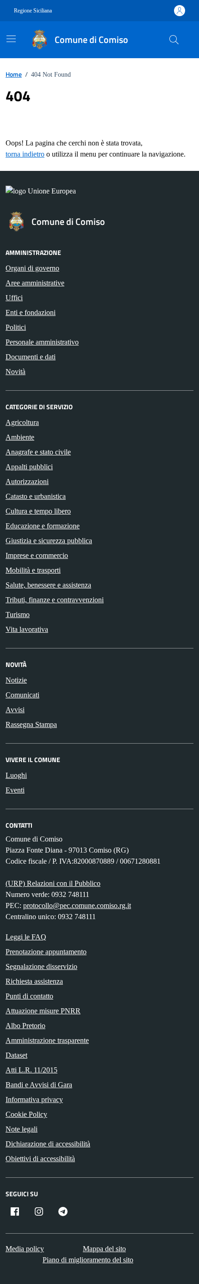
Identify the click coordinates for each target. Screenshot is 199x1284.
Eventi (15, 790)
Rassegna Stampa (31, 724)
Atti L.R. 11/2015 (31, 1070)
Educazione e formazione (43, 526)
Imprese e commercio (37, 555)
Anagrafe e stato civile (38, 452)
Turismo (18, 614)
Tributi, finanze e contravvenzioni (55, 600)
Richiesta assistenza (34, 981)
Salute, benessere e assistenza (48, 585)
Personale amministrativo (42, 342)
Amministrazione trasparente (47, 1040)
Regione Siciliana (33, 10)
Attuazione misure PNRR (43, 1011)
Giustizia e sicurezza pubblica (49, 541)
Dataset (16, 1055)
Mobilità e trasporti (33, 570)
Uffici (14, 298)
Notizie (16, 680)
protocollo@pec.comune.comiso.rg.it (77, 905)
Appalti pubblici (29, 467)
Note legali (21, 1129)
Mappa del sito (104, 1249)
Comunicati (22, 695)
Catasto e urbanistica (36, 496)
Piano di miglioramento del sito (88, 1260)
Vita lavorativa (27, 629)
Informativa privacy (34, 1099)
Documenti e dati (31, 357)
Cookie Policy (26, 1114)
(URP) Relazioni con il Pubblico (53, 883)
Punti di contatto (29, 996)
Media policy (25, 1249)
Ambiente (20, 437)
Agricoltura (22, 422)
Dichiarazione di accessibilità (48, 1144)
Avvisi (15, 710)
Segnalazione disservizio (41, 966)
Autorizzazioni (27, 481)
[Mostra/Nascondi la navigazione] (11, 38)
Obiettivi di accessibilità (40, 1159)
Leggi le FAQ (26, 937)
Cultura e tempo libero (38, 511)
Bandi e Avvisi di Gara (39, 1085)
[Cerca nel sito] (174, 40)
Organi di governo (32, 268)
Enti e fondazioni (31, 312)
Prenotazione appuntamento (46, 952)
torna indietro (25, 154)
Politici (16, 327)
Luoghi (16, 775)
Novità (15, 372)
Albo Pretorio (25, 1026)
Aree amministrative (35, 283)
